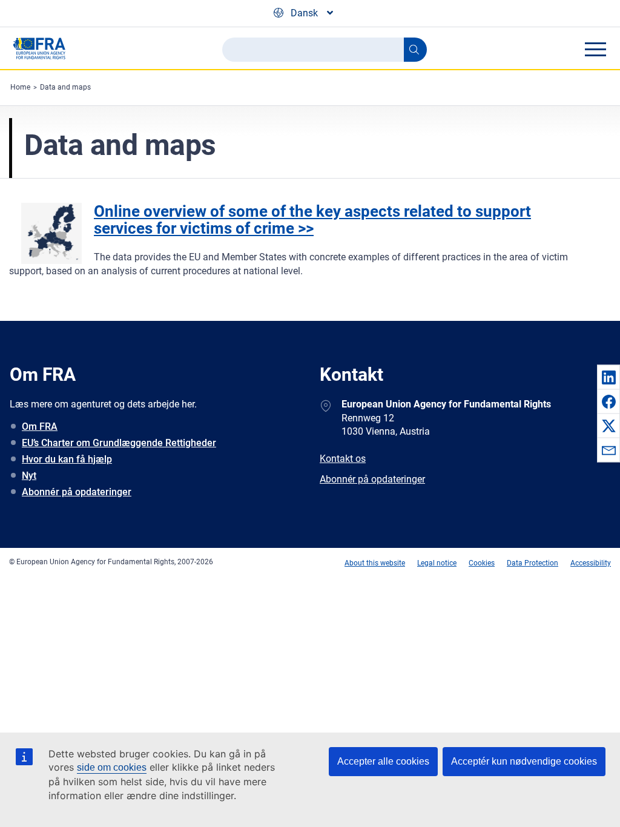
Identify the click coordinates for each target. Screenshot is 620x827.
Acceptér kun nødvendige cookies (524, 761)
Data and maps (65, 87)
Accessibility (590, 563)
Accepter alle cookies (383, 761)
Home (20, 87)
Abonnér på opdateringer (76, 492)
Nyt (29, 475)
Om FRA (40, 426)
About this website (375, 563)
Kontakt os (343, 458)
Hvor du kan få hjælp (67, 459)
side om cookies (112, 767)
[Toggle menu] (595, 49)
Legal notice (437, 563)
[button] (608, 377)
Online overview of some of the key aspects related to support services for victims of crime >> (312, 220)
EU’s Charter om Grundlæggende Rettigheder (119, 443)
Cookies (482, 563)
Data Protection (532, 563)
